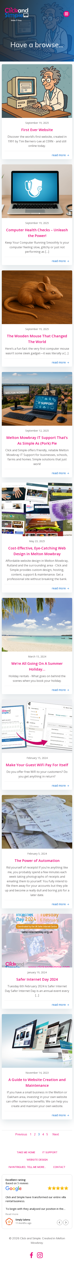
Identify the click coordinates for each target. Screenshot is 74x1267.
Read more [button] (51, 1214)
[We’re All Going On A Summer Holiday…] (37, 625)
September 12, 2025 (37, 430)
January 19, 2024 (37, 972)
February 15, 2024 (37, 758)
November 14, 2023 (37, 1072)
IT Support (49, 1152)
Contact (59, 1167)
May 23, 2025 (37, 541)
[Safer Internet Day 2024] (37, 940)
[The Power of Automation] (37, 822)
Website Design (37, 1159)
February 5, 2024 (37, 853)
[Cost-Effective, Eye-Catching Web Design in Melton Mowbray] (37, 509)
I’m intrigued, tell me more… (27, 1167)
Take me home (26, 1152)
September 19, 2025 (37, 122)
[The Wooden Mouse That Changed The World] (37, 297)
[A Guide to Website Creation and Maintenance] (37, 1041)
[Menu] (66, 14)
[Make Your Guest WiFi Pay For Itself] (37, 726)
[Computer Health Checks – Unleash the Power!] (37, 191)
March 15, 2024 (37, 656)
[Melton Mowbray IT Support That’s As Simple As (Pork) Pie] (37, 399)
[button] (65, 1222)
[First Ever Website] (37, 91)
